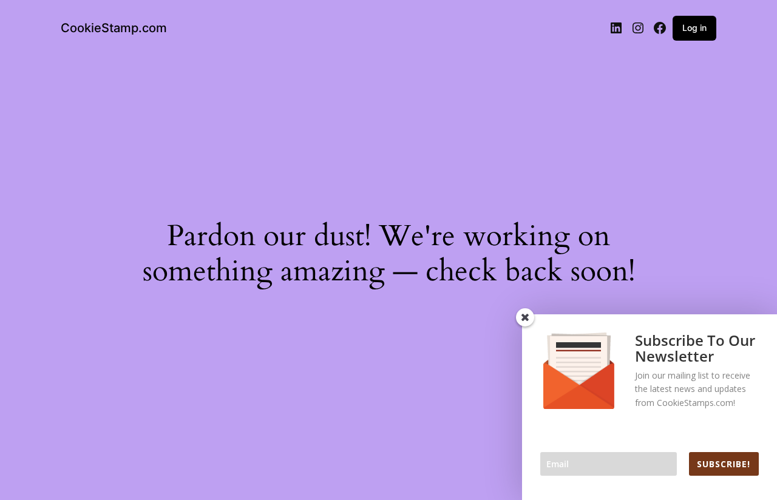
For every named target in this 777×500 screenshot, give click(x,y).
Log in (694, 27)
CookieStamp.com (114, 28)
